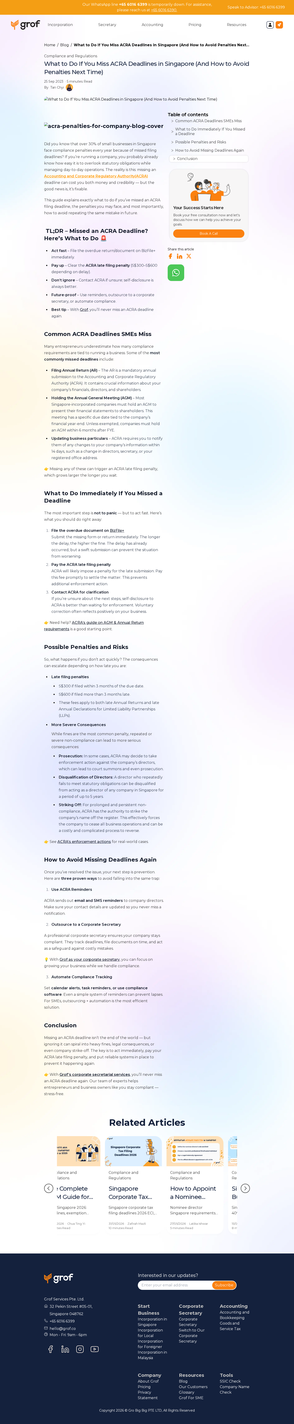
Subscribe (224, 1285)
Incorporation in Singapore (152, 1322)
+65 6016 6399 (272, 7)
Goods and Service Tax (230, 1326)
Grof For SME (191, 1398)
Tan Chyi (57, 87)
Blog (64, 45)
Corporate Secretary (188, 1322)
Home (49, 45)
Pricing (144, 1387)
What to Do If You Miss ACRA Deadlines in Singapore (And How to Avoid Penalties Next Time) (160, 45)
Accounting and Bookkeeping (234, 1315)
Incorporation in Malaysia (152, 1355)
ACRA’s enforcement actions (84, 841)
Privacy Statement (148, 1395)
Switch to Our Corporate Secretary (192, 1335)
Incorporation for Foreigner (150, 1344)
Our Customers (193, 1387)
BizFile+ (117, 530)
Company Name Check (234, 1390)
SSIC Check (230, 1381)
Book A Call (209, 234)
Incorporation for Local (150, 1333)
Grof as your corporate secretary (89, 959)
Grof (84, 309)
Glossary (186, 1392)
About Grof (148, 1381)
